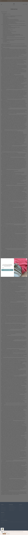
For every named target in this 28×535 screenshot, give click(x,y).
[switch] (2, 532)
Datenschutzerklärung (5, 532)
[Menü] (3, 528)
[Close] (27, 531)
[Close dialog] (26, 259)
